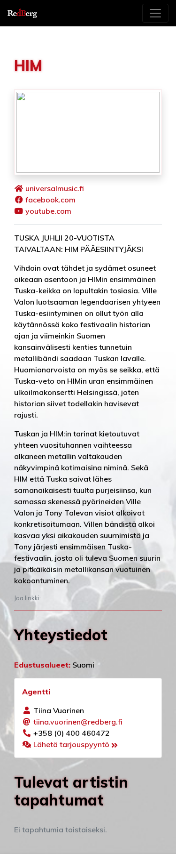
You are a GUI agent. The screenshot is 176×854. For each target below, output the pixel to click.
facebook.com (50, 199)
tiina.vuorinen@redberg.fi (77, 721)
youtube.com (48, 211)
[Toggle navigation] (155, 13)
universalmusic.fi (54, 188)
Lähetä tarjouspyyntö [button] (72, 744)
